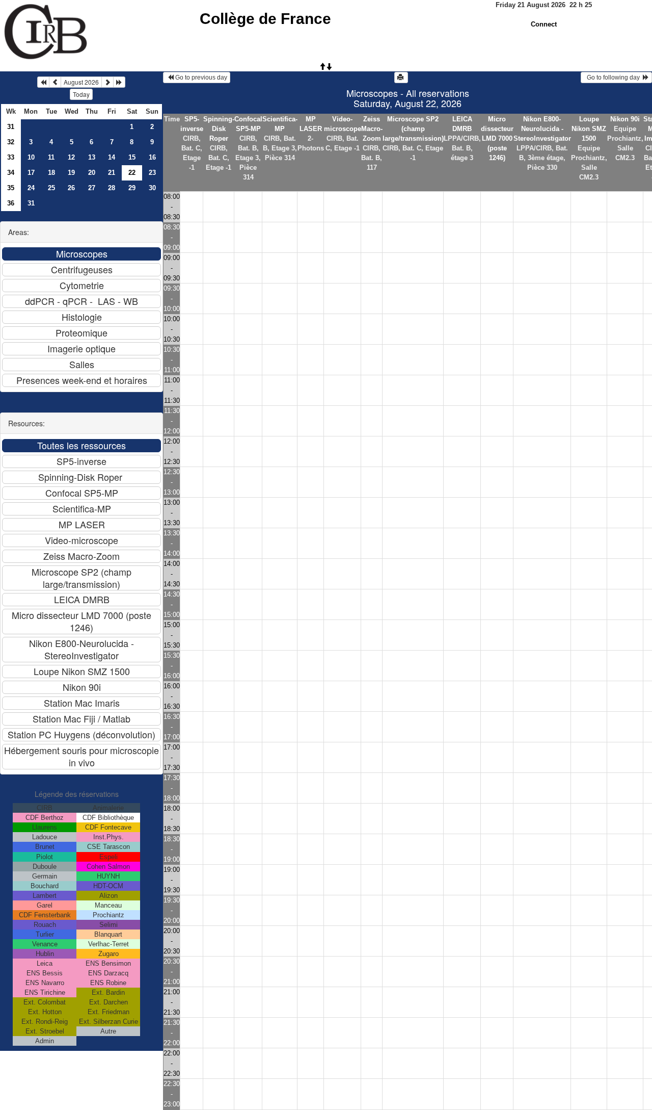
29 (131, 188)
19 (71, 172)
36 (10, 203)
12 (71, 157)
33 (10, 157)
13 (91, 157)
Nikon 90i (625, 119)
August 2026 (81, 82)
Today (81, 94)
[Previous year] (43, 82)
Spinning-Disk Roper (218, 128)
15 (131, 157)
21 (111, 172)
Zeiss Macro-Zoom (372, 128)
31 (10, 127)
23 (152, 172)
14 (111, 157)
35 (10, 188)
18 (51, 172)
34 (10, 172)
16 (152, 157)
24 (31, 188)
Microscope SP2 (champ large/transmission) (413, 128)
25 (51, 188)
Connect (544, 24)
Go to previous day (200, 77)
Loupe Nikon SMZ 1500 (589, 128)
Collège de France (265, 18)
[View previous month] (55, 82)
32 (10, 142)
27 (91, 188)
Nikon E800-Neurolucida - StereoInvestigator (542, 128)
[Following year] (119, 82)
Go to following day (613, 77)
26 (71, 188)
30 (152, 188)
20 (91, 172)
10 (31, 157)
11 (51, 157)
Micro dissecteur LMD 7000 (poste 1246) (497, 138)
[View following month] (107, 82)
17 (31, 172)
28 (111, 188)
